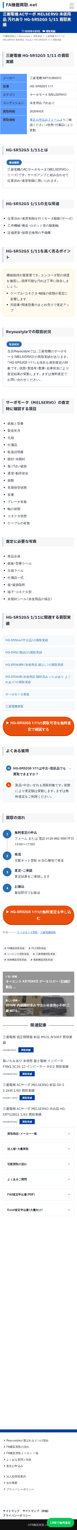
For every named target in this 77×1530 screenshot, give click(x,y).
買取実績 (50, 31)
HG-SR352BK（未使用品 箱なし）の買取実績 (34, 664)
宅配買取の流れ (38, 1164)
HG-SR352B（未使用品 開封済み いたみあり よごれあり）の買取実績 (37, 679)
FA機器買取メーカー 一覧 (22, 1453)
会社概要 (12, 1483)
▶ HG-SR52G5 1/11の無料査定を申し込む (38, 915)
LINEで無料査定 (60, 1522)
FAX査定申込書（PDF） (38, 1194)
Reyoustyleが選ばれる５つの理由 (27, 1440)
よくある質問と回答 (18, 1459)
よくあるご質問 (38, 1179)
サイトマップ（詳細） (37, 1511)
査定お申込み (14, 1466)
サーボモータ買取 (17, 694)
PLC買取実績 (38, 948)
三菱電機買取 (14, 706)
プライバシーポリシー (20, 1489)
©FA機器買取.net (38, 1525)
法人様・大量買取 (38, 1149)
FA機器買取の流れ (17, 1447)
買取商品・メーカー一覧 (38, 1133)
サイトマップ (11, 1511)
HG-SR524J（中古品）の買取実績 (26, 640)
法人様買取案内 (16, 1476)
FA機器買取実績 (15, 948)
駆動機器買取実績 (43, 959)
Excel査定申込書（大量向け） (38, 1210)
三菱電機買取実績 (45, 953)
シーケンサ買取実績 (18, 953)
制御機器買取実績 (16, 959)
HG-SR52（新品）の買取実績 (23, 652)
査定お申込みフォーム (45, 119)
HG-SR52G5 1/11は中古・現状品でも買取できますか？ (37, 771)
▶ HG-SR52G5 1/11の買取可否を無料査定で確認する (38, 726)
